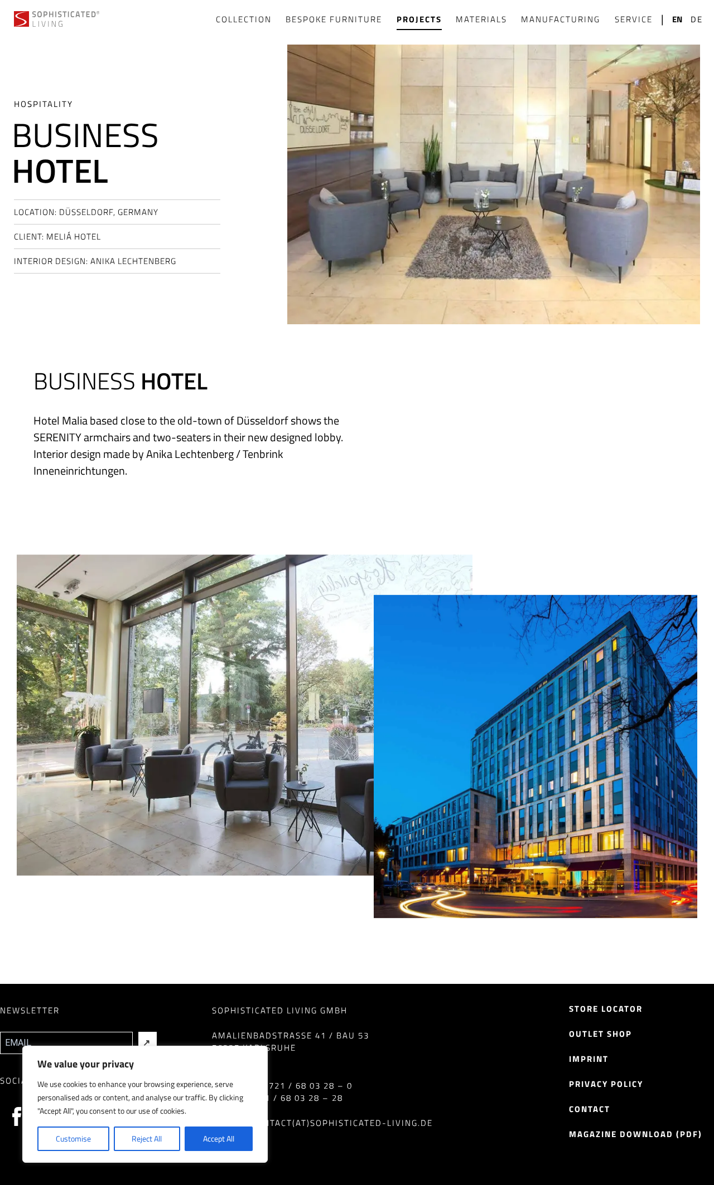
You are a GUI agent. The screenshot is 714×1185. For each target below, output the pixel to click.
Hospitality (43, 103)
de (697, 19)
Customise (73, 1138)
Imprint (589, 1058)
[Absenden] (147, 1043)
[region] (145, 1104)
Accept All (218, 1138)
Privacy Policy (606, 1083)
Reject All (147, 1138)
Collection (244, 19)
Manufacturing (560, 19)
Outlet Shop (600, 1033)
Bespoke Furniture (334, 19)
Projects (419, 19)
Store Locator (606, 1008)
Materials (481, 19)
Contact (589, 1109)
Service (634, 19)
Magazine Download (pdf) (635, 1134)
